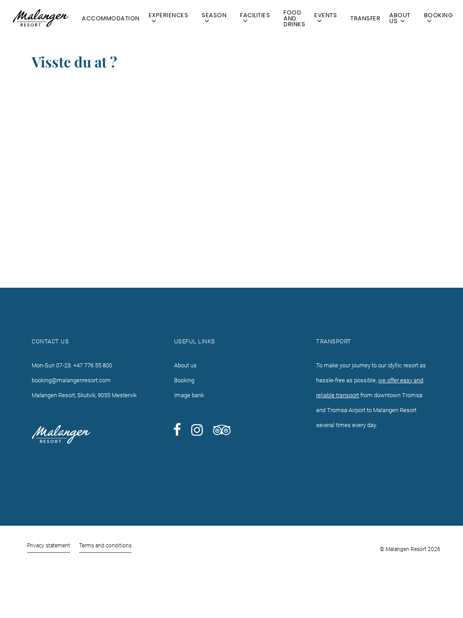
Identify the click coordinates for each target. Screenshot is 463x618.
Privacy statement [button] (48, 545)
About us (185, 365)
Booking (184, 380)
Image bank (189, 395)
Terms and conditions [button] (105, 545)
